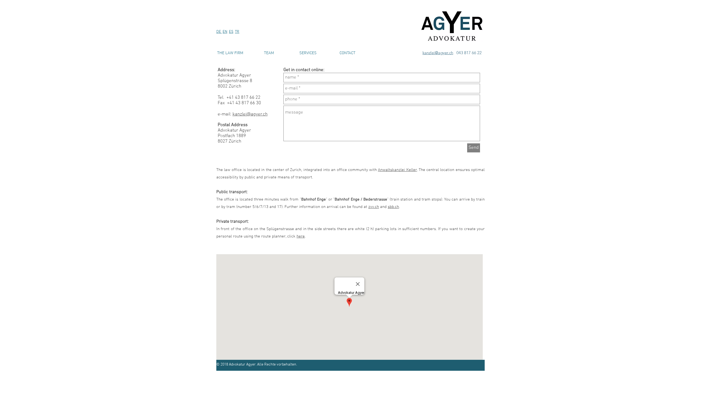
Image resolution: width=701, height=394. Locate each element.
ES (231, 32)
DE (219, 32)
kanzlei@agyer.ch (438, 52)
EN (225, 32)
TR (237, 32)
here (301, 236)
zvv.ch (373, 206)
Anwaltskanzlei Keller (397, 169)
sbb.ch (393, 206)
